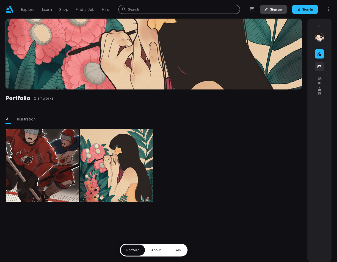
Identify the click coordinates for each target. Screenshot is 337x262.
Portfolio (132, 250)
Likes (177, 250)
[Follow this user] (319, 54)
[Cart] (252, 9)
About (156, 250)
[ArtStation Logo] (10, 9)
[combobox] (179, 9)
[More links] (328, 9)
